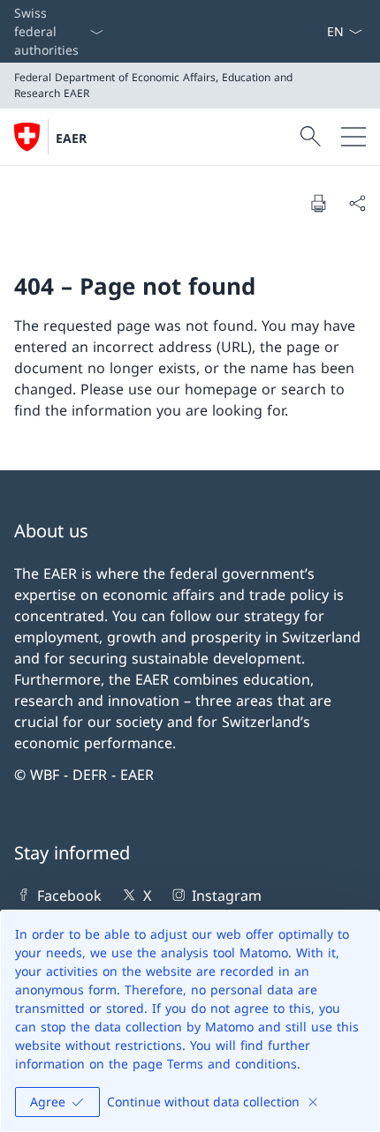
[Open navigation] (353, 136)
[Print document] (318, 203)
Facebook (69, 895)
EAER (71, 138)
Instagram (227, 895)
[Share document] (357, 203)
